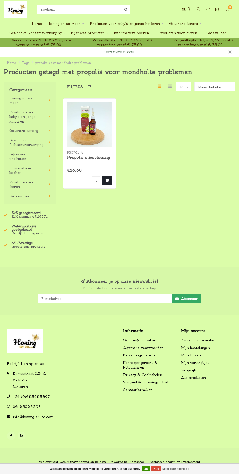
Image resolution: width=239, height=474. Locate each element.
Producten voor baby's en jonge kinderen (125, 23)
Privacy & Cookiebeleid (143, 375)
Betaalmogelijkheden (140, 355)
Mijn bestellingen (195, 348)
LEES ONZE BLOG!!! (119, 52)
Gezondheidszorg (183, 23)
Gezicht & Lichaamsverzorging (35, 33)
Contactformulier (137, 390)
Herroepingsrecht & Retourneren (140, 365)
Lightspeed (137, 461)
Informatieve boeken (131, 33)
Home (37, 23)
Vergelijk (188, 370)
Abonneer (189, 299)
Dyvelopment (190, 461)
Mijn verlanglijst (195, 363)
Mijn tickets (191, 355)
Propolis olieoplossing (88, 157)
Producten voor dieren (177, 33)
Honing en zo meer (64, 23)
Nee (156, 468)
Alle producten (193, 378)
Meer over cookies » (176, 468)
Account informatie (197, 340)
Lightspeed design (162, 461)
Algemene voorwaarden (143, 348)
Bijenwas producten (88, 33)
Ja (146, 468)
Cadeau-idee (216, 33)
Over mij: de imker (139, 340)
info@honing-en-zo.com (33, 417)
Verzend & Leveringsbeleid (145, 382)
